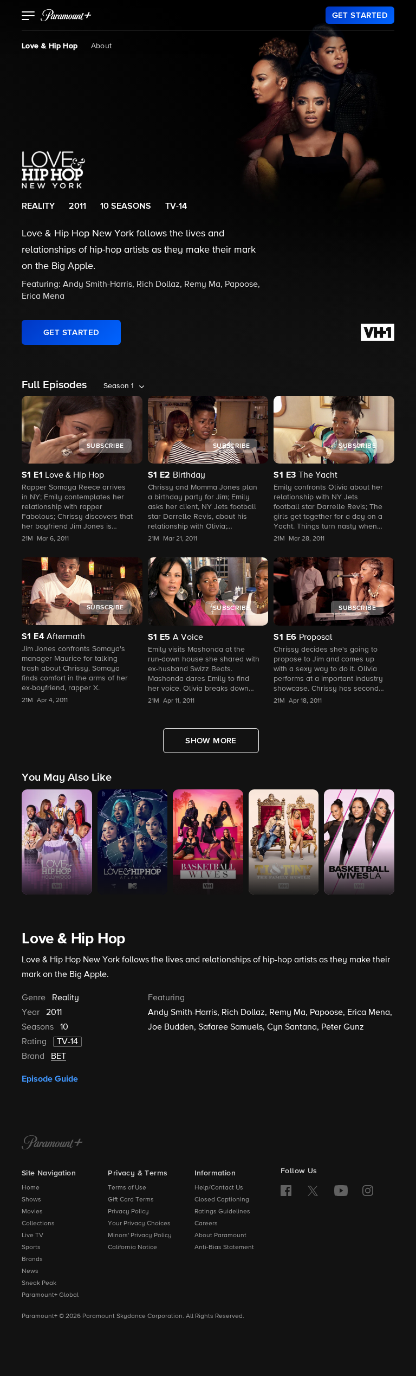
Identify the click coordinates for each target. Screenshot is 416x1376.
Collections (38, 1223)
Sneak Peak (39, 1283)
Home (31, 1188)
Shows (31, 1200)
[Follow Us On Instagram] (367, 1190)
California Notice (132, 1247)
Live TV (32, 1235)
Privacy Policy (128, 1211)
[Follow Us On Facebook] (286, 1190)
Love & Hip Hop (50, 46)
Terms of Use (127, 1188)
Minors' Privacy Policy (140, 1235)
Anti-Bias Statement (224, 1247)
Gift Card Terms (131, 1200)
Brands (32, 1259)
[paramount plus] (66, 15)
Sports (31, 1247)
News (30, 1271)
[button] (28, 16)
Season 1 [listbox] (118, 386)
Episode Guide (50, 1079)
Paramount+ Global (50, 1295)
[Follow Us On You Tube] (341, 1190)
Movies (32, 1211)
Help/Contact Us (218, 1188)
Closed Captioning (221, 1200)
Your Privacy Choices (139, 1223)
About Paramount (220, 1235)
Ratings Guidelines (222, 1211)
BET (58, 1056)
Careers (206, 1223)
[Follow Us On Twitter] (313, 1190)
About (101, 46)
